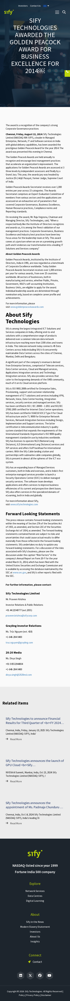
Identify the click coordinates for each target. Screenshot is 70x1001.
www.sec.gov (19, 572)
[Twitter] (30, 975)
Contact (37, 962)
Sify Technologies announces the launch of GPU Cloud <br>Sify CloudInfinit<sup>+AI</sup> (35, 765)
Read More (16, 739)
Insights (35, 941)
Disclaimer (46, 995)
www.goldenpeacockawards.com (27, 306)
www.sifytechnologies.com (24, 504)
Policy (22, 995)
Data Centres (35, 895)
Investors (35, 931)
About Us (35, 936)
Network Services (35, 891)
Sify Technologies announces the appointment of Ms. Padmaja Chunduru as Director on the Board (34, 807)
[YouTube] (49, 975)
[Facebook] (39, 975)
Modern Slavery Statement (35, 926)
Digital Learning (35, 900)
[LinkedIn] (20, 975)
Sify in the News (35, 921)
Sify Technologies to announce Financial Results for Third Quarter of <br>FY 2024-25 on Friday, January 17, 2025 (34, 722)
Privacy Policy (33, 995)
